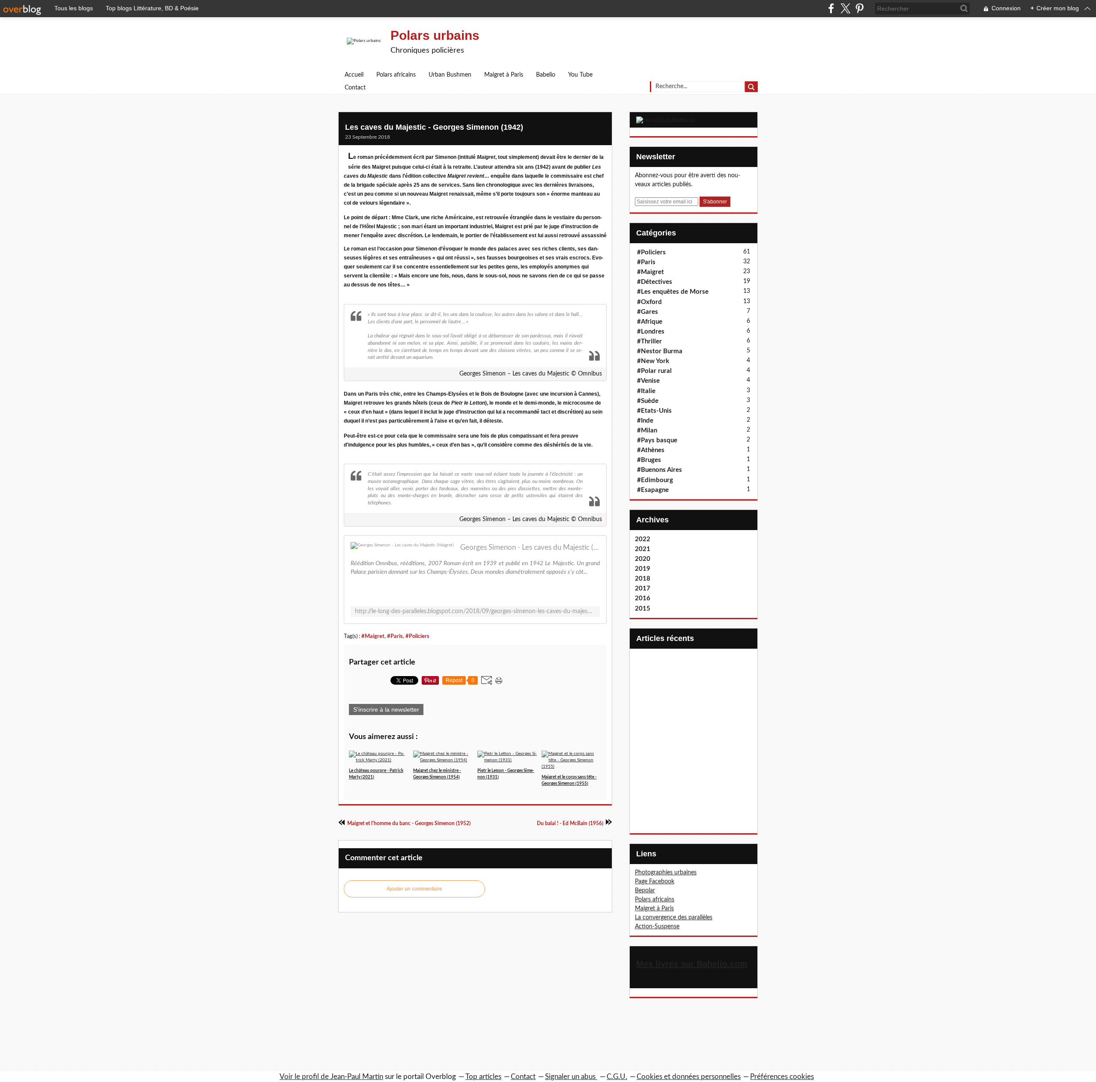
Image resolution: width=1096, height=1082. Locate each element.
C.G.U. (617, 1076)
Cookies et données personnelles (689, 1076)
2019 (642, 569)
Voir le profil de (305, 1076)
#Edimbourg (655, 480)
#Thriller (649, 341)
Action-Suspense (657, 927)
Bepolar (645, 891)
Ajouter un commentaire (414, 889)
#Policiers (417, 636)
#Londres (650, 331)
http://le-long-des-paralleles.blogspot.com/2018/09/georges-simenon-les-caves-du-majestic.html (475, 611)
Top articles (483, 1076)
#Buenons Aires (659, 470)
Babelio (545, 75)
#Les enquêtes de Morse (673, 292)
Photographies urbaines (666, 873)
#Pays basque (657, 440)
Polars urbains (435, 35)
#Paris (395, 636)
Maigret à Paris (503, 75)
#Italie (646, 391)
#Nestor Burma (659, 351)
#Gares (647, 312)
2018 (642, 578)
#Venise (648, 381)
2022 (642, 539)
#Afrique (649, 322)
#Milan (647, 430)
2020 (642, 559)
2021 (642, 549)
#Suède (647, 401)
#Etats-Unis (654, 411)
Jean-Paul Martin (357, 1076)
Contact (355, 88)
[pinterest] (859, 8)
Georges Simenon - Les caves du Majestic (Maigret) (530, 547)
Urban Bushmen (450, 75)
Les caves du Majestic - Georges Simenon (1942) (434, 127)
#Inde (645, 420)
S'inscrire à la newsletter (386, 709)
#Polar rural (654, 371)
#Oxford (649, 302)
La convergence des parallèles (673, 918)
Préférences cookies (782, 1076)
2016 (642, 598)
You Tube (580, 75)
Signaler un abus (571, 1076)
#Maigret (372, 636)
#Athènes (650, 450)
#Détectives (654, 282)
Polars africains (396, 75)
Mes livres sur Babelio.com (692, 964)
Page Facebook (654, 882)
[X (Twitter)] (845, 8)
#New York (653, 361)
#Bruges (649, 460)
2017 (642, 588)
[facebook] (831, 8)
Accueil (354, 75)
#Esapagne (653, 490)
